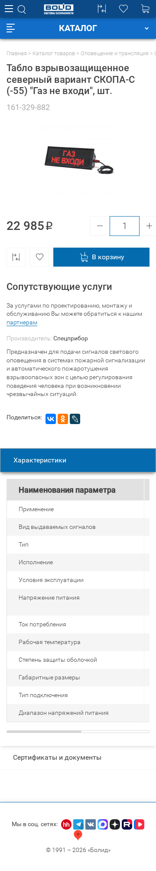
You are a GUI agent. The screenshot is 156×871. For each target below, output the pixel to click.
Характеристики (39, 460)
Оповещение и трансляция (115, 53)
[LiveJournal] (75, 419)
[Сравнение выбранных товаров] (102, 8)
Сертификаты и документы (57, 757)
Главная (16, 53)
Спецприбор (70, 338)
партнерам (21, 322)
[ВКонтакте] (51, 419)
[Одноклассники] (63, 419)
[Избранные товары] (123, 8)
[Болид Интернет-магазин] (59, 8)
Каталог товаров (53, 53)
